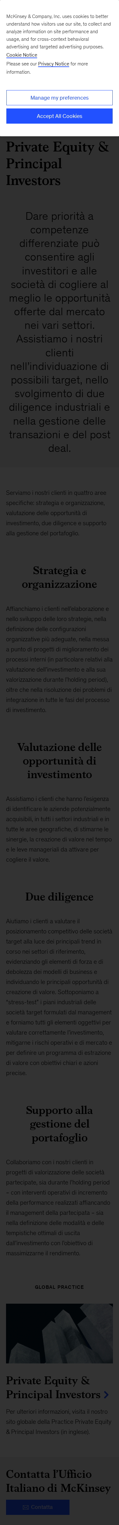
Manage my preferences (59, 98)
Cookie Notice (21, 55)
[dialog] (59, 68)
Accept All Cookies (59, 116)
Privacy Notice (53, 63)
